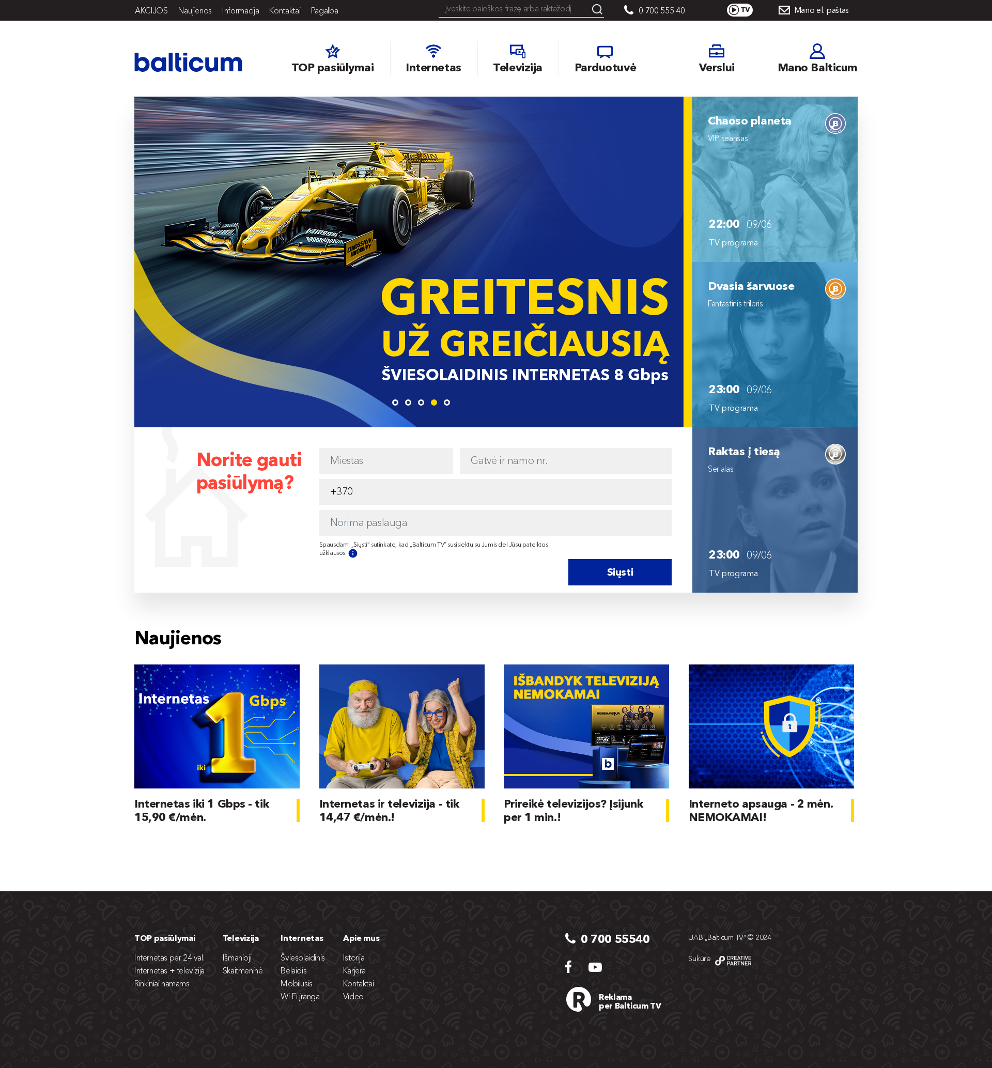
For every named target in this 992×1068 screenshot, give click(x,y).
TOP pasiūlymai (164, 938)
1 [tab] (395, 402)
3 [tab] (421, 402)
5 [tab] (447, 402)
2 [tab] (408, 402)
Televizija (241, 938)
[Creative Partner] (733, 961)
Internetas (302, 938)
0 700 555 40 (662, 10)
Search (597, 9)
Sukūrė (699, 958)
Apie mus (361, 938)
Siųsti (620, 572)
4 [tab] (434, 402)
